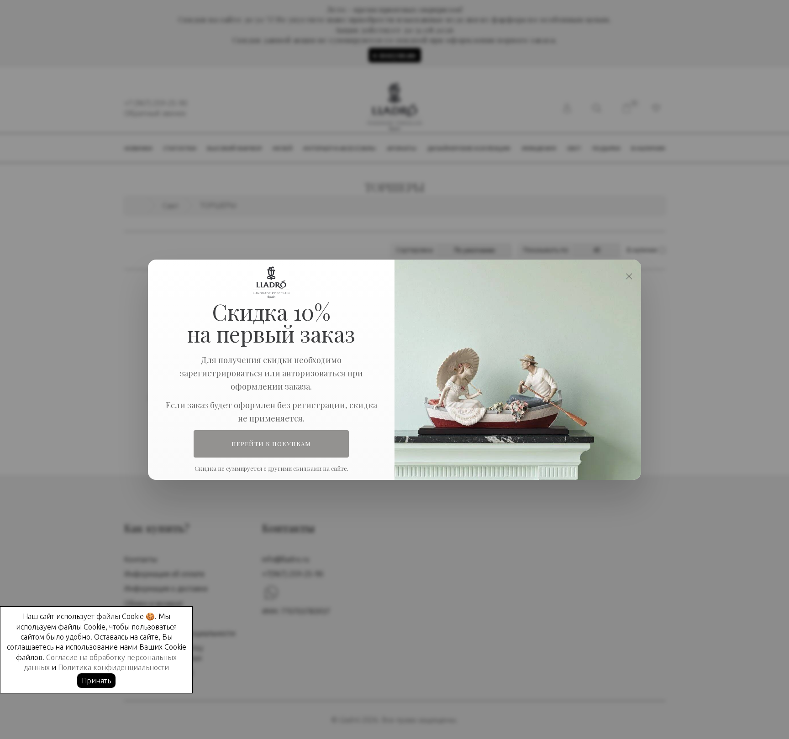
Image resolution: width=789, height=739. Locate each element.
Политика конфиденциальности (113, 667)
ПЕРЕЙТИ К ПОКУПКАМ (271, 444)
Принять (96, 681)
